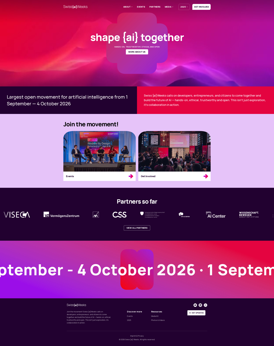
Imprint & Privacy (137, 336)
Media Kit (155, 316)
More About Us (136, 51)
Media (168, 6)
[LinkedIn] (200, 305)
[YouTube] (195, 305)
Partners (155, 6)
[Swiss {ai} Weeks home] (75, 7)
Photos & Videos (158, 320)
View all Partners (137, 228)
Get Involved (201, 6)
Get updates (198, 313)
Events (141, 6)
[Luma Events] (205, 305)
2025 (183, 6)
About (127, 6)
